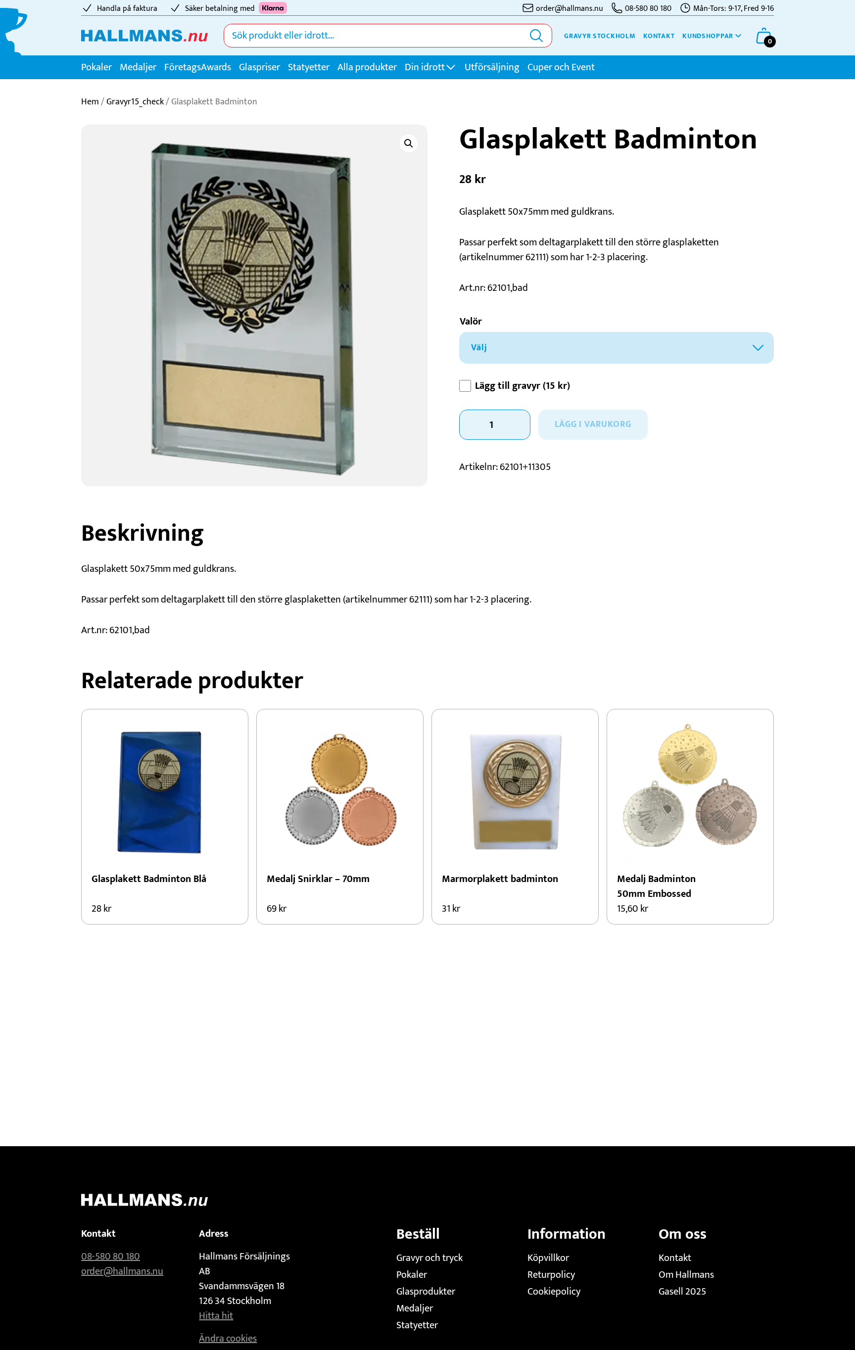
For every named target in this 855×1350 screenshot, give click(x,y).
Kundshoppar (707, 36)
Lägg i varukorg (593, 424)
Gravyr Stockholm (599, 36)
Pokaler (96, 67)
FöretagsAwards (197, 67)
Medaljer (138, 67)
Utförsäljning (492, 67)
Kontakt (658, 36)
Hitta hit (216, 1315)
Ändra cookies (228, 1338)
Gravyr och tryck (429, 1258)
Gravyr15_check (135, 101)
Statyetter (309, 67)
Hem (90, 101)
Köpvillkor (548, 1258)
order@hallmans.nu (122, 1271)
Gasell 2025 (682, 1291)
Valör (471, 321)
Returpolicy (551, 1274)
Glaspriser (259, 67)
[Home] (144, 35)
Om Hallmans (686, 1274)
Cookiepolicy (553, 1291)
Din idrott (425, 67)
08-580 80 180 (110, 1256)
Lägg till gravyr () (522, 385)
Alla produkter (367, 67)
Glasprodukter (425, 1291)
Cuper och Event (561, 67)
